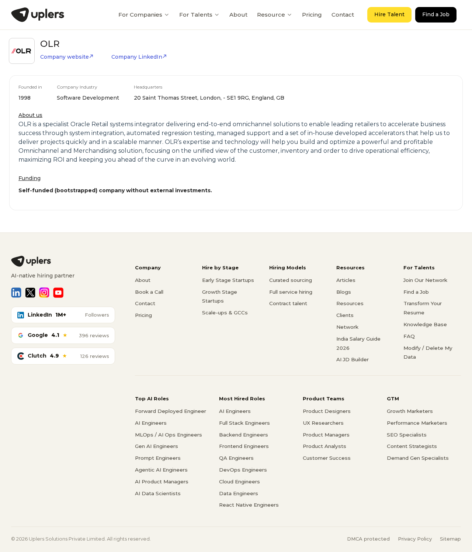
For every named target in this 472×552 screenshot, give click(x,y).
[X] (30, 292)
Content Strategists (412, 446)
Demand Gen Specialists (418, 458)
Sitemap (450, 539)
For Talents (195, 14)
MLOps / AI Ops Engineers (168, 435)
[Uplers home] (63, 261)
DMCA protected (368, 539)
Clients (345, 315)
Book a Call (149, 292)
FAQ (409, 336)
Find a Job (436, 14)
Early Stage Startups (228, 280)
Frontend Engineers (244, 446)
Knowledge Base (425, 324)
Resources (350, 303)
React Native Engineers (249, 505)
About (238, 14)
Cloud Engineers (239, 481)
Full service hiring (290, 292)
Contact (343, 14)
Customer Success (327, 458)
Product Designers (327, 411)
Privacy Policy (415, 539)
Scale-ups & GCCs (225, 312)
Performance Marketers (417, 423)
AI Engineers (151, 423)
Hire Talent (389, 14)
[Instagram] (44, 292)
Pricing (312, 14)
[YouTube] (58, 292)
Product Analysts (324, 446)
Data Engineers (238, 493)
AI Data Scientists (158, 493)
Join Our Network (425, 280)
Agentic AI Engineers (161, 470)
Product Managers (326, 435)
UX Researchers (323, 423)
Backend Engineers (243, 435)
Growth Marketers (410, 411)
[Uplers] (37, 14)
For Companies (140, 14)
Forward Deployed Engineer (170, 411)
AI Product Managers (161, 481)
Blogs (343, 292)
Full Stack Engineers (244, 423)
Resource (271, 14)
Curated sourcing (290, 280)
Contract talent (288, 303)
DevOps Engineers (243, 470)
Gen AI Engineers (156, 446)
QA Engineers (236, 458)
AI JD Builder (352, 359)
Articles (345, 280)
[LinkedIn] (16, 292)
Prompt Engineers (158, 458)
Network (347, 327)
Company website (64, 57)
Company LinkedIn (136, 57)
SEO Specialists (407, 435)
